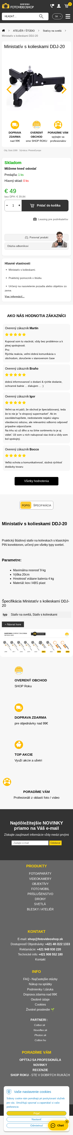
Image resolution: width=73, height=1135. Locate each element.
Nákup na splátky (40, 984)
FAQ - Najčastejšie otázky (40, 979)
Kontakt (40, 959)
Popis (26, 505)
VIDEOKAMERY (40, 878)
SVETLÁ (40, 904)
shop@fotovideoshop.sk (45, 939)
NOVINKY (40, 1065)
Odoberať (55, 843)
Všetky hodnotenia (36, 481)
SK (56, 16)
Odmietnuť (36, 1125)
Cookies (40, 1004)
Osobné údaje (40, 999)
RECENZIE (40, 1070)
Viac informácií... (15, 296)
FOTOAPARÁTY (40, 873)
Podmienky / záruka (40, 989)
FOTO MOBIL (40, 889)
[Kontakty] (52, 5)
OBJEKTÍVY (40, 883)
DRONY (40, 899)
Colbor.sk (39, 1025)
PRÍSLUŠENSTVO (40, 894)
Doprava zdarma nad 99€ (40, 994)
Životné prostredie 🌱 (40, 1009)
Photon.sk (40, 1035)
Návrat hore (13, 624)
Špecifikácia (42, 505)
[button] (67, 1121)
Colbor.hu (40, 1040)
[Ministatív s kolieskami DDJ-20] (36, 87)
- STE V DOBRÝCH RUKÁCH (40, 1075)
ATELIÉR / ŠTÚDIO (24, 30)
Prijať (37, 1113)
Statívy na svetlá (52, 30)
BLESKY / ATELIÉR (40, 909)
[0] (66, 6)
